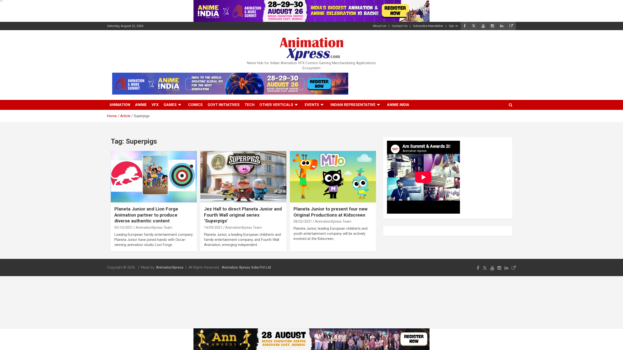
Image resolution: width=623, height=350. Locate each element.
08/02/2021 (302, 221)
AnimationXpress (169, 267)
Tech (250, 105)
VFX (155, 105)
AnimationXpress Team (154, 227)
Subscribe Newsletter (428, 26)
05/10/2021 (123, 227)
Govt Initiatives (224, 105)
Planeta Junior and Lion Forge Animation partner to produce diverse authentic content (146, 215)
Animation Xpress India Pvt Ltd (246, 267)
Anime (141, 105)
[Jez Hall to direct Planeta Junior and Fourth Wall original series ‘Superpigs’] (243, 177)
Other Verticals (276, 105)
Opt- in (453, 26)
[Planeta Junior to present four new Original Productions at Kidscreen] (333, 177)
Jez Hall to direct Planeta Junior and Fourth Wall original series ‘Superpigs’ (243, 215)
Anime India (398, 105)
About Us (379, 26)
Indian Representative (353, 105)
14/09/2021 (213, 227)
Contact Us (399, 26)
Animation (120, 105)
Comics (195, 105)
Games (170, 105)
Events (312, 105)
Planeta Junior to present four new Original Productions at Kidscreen (330, 212)
